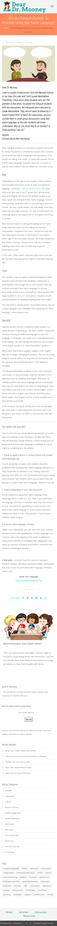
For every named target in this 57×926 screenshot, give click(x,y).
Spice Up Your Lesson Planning (17, 773)
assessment (46, 868)
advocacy (34, 868)
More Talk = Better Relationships (18, 767)
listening (17, 886)
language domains (30, 881)
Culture (8, 802)
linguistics (7, 886)
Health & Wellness (12, 818)
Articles (23, 912)
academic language (11, 868)
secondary (42, 890)
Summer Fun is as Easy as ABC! (17, 762)
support (28, 894)
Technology (9, 852)
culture (48, 873)
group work (44, 877)
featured (33, 877)
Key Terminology (11, 835)
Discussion (41, 912)
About (9, 912)
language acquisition (11, 881)
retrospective (17, 890)
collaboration (8, 873)
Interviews (9, 829)
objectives (47, 886)
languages (45, 881)
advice (24, 868)
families (23, 877)
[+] (28, 626)
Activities (8, 790)
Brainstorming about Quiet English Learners (22, 643)
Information (9, 824)
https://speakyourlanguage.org (29, 580)
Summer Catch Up (12, 846)
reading (6, 890)
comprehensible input (25, 873)
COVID (39, 873)
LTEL (25, 886)
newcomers (35, 886)
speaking (6, 894)
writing (50, 894)
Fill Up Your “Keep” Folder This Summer (20, 750)
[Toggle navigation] (52, 6)
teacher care (39, 894)
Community (9, 796)
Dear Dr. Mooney (24, 42)
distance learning (10, 877)
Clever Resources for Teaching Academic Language (25, 756)
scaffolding (30, 890)
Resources (9, 841)
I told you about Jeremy (31, 188)
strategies (18, 894)
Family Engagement (13, 813)
